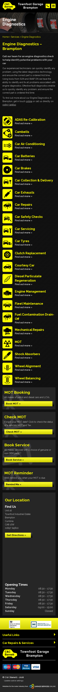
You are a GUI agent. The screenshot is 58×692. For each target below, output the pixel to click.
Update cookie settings (13, 681)
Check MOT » (14, 431)
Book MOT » (13, 403)
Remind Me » (13, 484)
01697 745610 (9, 104)
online (29, 101)
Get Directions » (16, 535)
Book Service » (15, 459)
